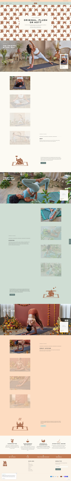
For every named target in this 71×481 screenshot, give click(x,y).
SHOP (3, 3)
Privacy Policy (30, 469)
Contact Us (29, 466)
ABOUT (7, 3)
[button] (16, 473)
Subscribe (58, 469)
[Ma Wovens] (35, 3)
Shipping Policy (30, 464)
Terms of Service (30, 470)
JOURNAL (10, 3)
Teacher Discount (30, 465)
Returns (29, 468)
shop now (12, 294)
